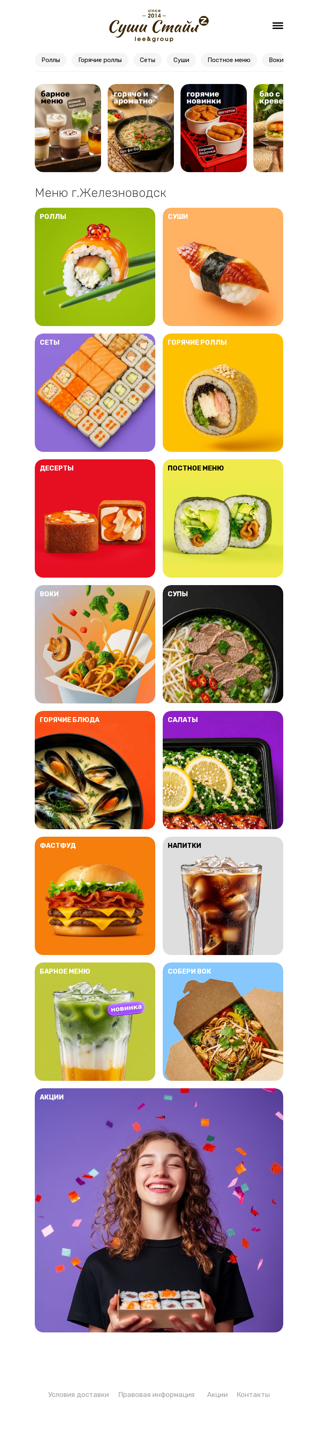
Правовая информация (156, 1394)
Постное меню (229, 60)
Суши (181, 60)
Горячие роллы (100, 60)
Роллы (50, 60)
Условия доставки (78, 1394)
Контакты (253, 1394)
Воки (276, 60)
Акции (217, 1394)
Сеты (147, 60)
